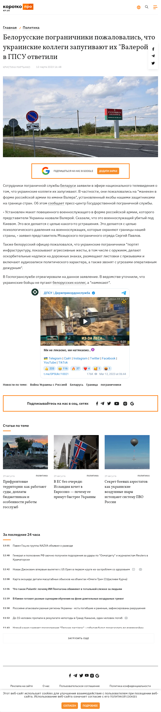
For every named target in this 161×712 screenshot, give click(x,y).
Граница (92, 384)
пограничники (111, 384)
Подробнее (90, 705)
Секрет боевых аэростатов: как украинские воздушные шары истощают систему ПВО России (126, 492)
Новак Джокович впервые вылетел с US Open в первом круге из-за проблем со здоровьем (71, 569)
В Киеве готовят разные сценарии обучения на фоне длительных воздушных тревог (68, 598)
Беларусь (76, 384)
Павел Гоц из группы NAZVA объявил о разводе (43, 545)
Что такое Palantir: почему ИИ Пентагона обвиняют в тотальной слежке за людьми (67, 589)
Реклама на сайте (21, 686)
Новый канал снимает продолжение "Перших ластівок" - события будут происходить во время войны (78, 627)
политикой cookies (123, 696)
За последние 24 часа (21, 534)
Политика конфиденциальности (130, 686)
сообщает (56, 203)
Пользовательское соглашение (79, 686)
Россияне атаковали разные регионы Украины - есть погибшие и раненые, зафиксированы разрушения (79, 608)
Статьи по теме (16, 425)
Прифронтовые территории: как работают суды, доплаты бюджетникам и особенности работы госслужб (24, 494)
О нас (46, 686)
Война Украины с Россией (48, 384)
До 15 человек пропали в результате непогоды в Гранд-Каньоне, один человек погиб (68, 618)
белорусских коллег (69, 282)
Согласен (69, 705)
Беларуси (68, 185)
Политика (42, 475)
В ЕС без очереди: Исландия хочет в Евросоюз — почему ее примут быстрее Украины (75, 489)
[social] (97, 404)
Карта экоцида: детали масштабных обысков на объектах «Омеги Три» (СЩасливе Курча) (70, 579)
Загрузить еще (78, 638)
